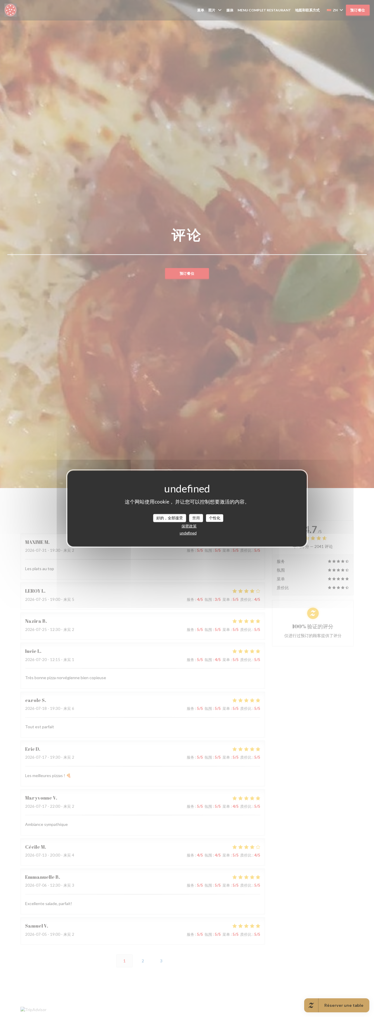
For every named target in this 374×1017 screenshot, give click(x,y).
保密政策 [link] (189, 525)
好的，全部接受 (169, 518)
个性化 (214, 518)
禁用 (196, 518)
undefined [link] (188, 532)
